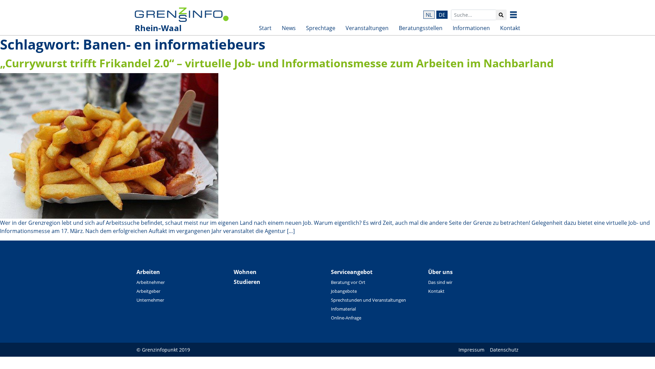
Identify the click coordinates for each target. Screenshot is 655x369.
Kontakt (510, 28)
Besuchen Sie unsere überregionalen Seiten (518, 15)
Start (265, 28)
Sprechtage (320, 28)
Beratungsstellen (420, 28)
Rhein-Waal (158, 27)
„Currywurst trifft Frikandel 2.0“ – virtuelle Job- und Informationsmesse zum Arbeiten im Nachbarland (277, 63)
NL (429, 14)
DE (442, 14)
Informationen (471, 28)
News (289, 28)
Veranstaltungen (367, 28)
